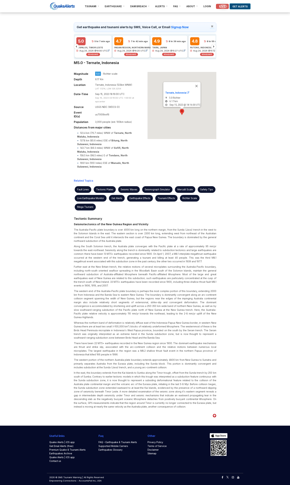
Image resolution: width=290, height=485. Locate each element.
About (190, 6)
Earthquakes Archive (60, 453)
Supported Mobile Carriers (113, 446)
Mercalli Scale (185, 189)
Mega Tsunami (85, 206)
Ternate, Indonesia (176, 92)
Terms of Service (157, 446)
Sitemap (152, 453)
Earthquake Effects (140, 198)
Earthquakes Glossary (111, 449)
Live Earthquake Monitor (90, 198)
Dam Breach (138, 6)
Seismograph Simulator (157, 189)
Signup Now (180, 27)
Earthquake (113, 6)
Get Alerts (116, 198)
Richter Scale (189, 198)
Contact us (55, 461)
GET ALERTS (240, 6)
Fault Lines (83, 189)
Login (207, 6)
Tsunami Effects (166, 198)
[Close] (196, 86)
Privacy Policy (155, 442)
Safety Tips (206, 189)
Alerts (160, 6)
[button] (182, 112)
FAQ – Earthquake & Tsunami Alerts (118, 442)
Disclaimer (153, 449)
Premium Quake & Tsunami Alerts (67, 449)
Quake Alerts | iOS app (62, 442)
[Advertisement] (34, 39)
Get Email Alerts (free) (61, 446)
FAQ (175, 6)
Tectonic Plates (104, 189)
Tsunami (90, 6)
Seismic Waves (129, 189)
